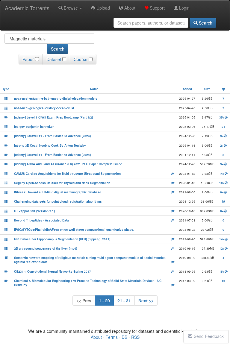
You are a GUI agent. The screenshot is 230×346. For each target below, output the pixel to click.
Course (80, 59)
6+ (222, 192)
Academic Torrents (27, 8)
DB (124, 337)
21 (223, 127)
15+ (222, 271)
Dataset (53, 59)
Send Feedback (209, 336)
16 (223, 281)
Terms (112, 337)
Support (157, 8)
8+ (222, 211)
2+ (222, 145)
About (129, 8)
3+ (222, 164)
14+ (222, 174)
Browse (71, 8)
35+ (222, 117)
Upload (102, 8)
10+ (222, 183)
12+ (222, 248)
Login (184, 8)
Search (205, 23)
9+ (222, 136)
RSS (135, 337)
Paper (28, 59)
